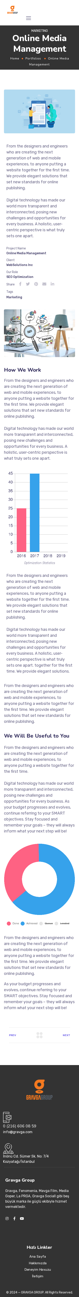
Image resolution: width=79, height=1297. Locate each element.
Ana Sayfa (38, 1256)
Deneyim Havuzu (37, 1270)
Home (14, 58)
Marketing (14, 297)
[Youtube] (22, 1218)
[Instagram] (7, 1218)
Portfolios (33, 58)
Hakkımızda (38, 1263)
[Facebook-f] (14, 1218)
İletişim (37, 1276)
